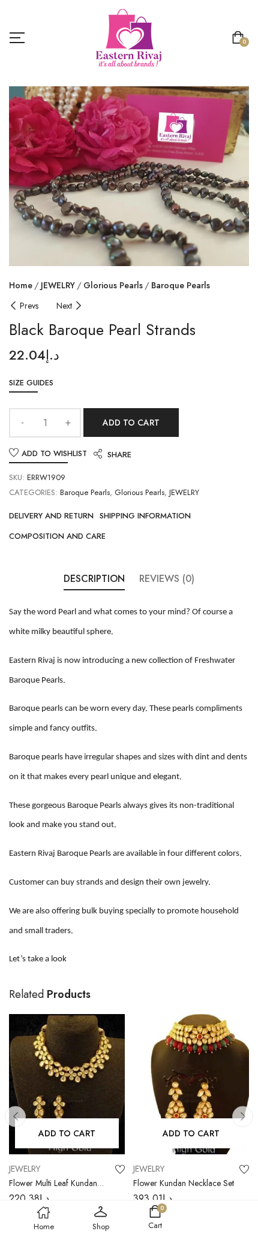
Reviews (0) (166, 579)
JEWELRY (58, 285)
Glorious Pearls (113, 285)
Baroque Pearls (180, 285)
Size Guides (31, 382)
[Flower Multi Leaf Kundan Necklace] (67, 1084)
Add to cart (131, 423)
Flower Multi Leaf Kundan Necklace (53, 1189)
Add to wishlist (54, 453)
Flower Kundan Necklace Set (183, 1183)
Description (94, 579)
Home (20, 285)
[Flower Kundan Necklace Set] (191, 1084)
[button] (240, 38)
